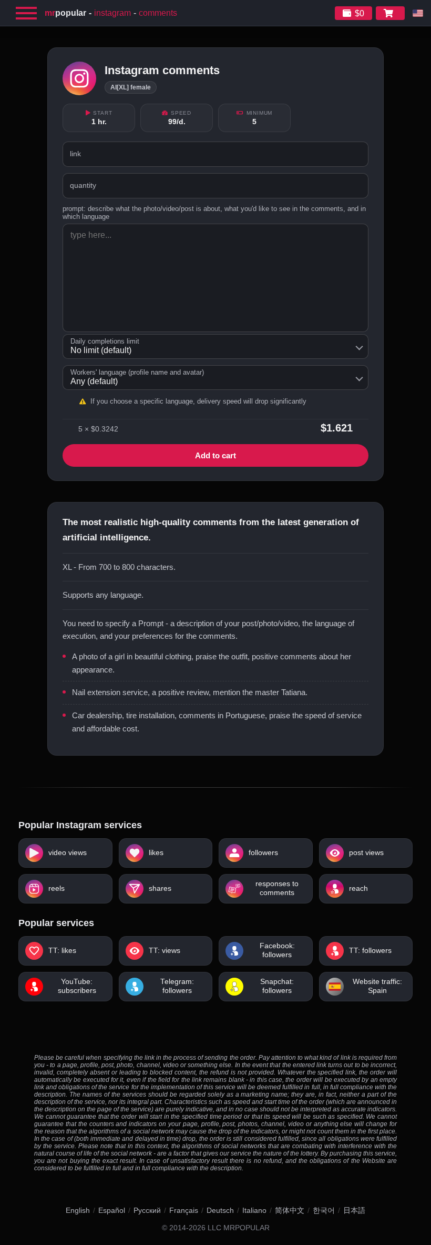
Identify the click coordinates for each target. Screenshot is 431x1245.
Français (183, 1210)
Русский (147, 1210)
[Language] (418, 13)
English (78, 1210)
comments (158, 12)
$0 (359, 13)
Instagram (112, 12)
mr (65, 12)
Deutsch (220, 1210)
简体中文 (289, 1210)
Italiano (254, 1210)
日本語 (354, 1210)
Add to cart (215, 455)
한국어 (324, 1210)
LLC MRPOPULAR (239, 1228)
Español (111, 1210)
